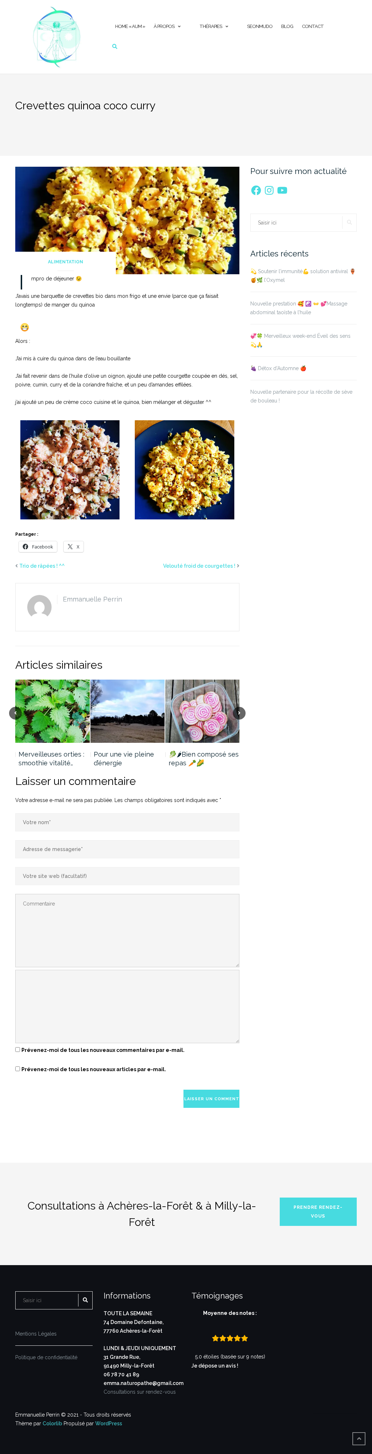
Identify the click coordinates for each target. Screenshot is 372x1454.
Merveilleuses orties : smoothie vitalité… (51, 758)
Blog (287, 26)
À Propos (164, 26)
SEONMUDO (259, 26)
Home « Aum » (130, 26)
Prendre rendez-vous (318, 1212)
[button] (70, 470)
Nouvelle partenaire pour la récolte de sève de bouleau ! (301, 396)
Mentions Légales (36, 1334)
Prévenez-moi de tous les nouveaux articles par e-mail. (93, 1069)
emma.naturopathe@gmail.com (143, 1383)
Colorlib (52, 1423)
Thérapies (210, 26)
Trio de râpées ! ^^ (42, 566)
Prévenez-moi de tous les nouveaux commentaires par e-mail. (103, 1050)
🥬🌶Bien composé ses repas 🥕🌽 (204, 758)
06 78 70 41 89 (121, 1374)
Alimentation (65, 261)
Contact (313, 26)
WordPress (108, 1423)
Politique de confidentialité (46, 1357)
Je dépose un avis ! (215, 1366)
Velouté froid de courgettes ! (199, 566)
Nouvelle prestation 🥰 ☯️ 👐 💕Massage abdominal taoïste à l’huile (298, 308)
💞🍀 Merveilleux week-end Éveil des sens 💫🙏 (300, 340)
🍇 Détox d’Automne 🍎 (278, 368)
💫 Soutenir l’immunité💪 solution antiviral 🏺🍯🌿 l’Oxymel (303, 275)
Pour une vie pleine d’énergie (124, 758)
